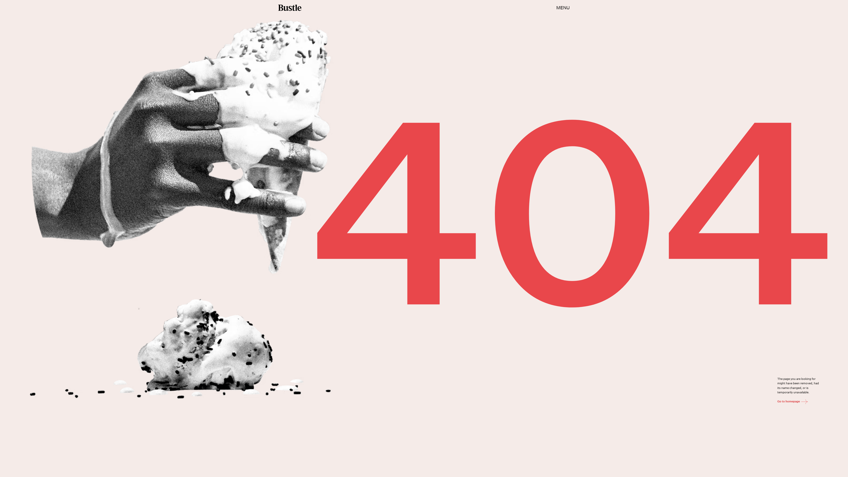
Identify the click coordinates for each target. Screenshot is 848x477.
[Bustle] (289, 7)
